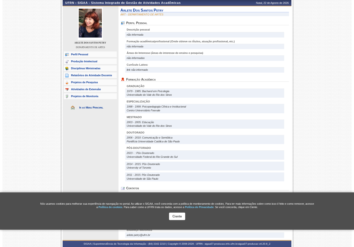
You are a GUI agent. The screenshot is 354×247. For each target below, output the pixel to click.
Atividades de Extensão (86, 89)
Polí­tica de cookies (110, 207)
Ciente (177, 216)
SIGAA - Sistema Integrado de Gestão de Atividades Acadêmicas (129, 3)
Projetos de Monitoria (84, 96)
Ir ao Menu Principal (91, 107)
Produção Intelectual (84, 61)
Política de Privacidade (199, 207)
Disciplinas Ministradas (85, 68)
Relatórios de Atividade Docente (91, 75)
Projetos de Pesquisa (84, 82)
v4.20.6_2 (264, 243)
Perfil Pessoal (79, 54)
